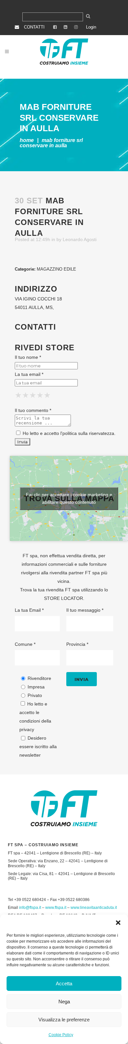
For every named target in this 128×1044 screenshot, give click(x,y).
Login (91, 27)
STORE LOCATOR (63, 598)
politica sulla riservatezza (88, 433)
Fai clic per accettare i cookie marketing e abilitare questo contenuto (69, 498)
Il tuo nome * (28, 357)
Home (27, 140)
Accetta (64, 983)
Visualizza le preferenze (64, 1019)
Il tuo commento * (33, 410)
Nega (64, 1001)
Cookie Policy (61, 1035)
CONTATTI (34, 27)
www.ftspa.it (55, 907)
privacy (26, 729)
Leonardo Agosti (79, 239)
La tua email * (29, 374)
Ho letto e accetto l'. (68, 433)
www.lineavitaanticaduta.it (94, 907)
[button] (118, 922)
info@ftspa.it (30, 907)
